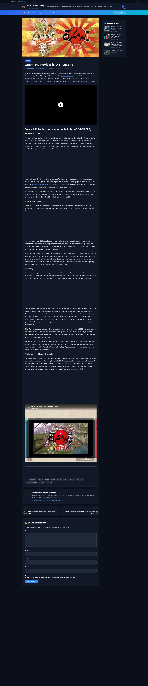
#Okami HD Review (31, 482)
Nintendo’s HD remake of (49, 184)
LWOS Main (13, 1)
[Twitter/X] (137, 1)
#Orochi (41, 482)
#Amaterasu (33, 479)
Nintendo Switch (67, 76)
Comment (28, 531)
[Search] (124, 7)
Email (27, 558)
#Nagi (47, 479)
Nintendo (28, 60)
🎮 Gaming (21, 1)
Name (27, 550)
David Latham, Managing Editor (35, 68)
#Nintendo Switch (62, 479)
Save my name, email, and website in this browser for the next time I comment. (50, 577)
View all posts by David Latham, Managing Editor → (47, 500)
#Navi (53, 479)
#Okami (72, 479)
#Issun (41, 479)
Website (27, 567)
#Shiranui (49, 482)
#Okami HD (80, 479)
